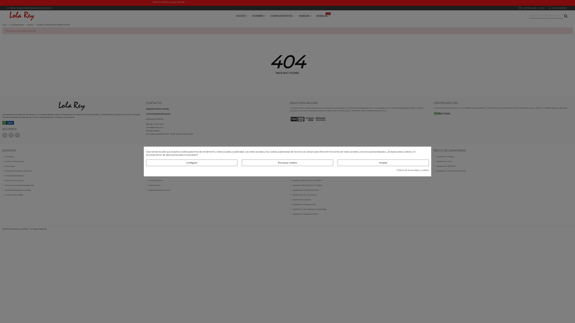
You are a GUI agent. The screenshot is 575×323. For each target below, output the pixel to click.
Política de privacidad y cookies (413, 170)
